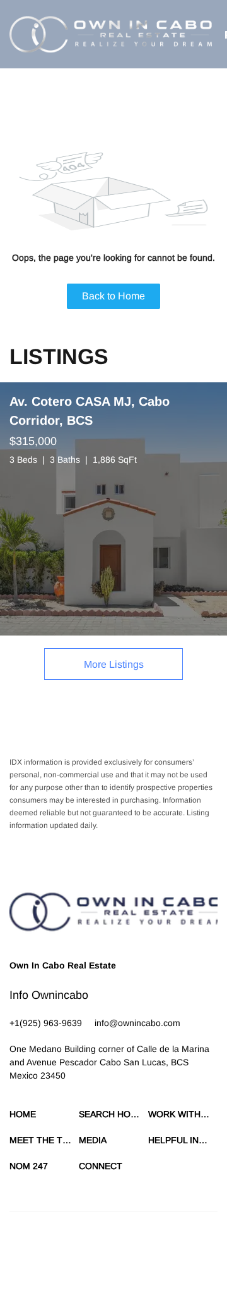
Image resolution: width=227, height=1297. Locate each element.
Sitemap (134, 1265)
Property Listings (85, 1265)
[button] (110, 34)
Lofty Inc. (71, 1230)
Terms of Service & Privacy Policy (66, 1252)
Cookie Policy (152, 1252)
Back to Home (113, 296)
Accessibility (174, 1265)
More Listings (114, 664)
